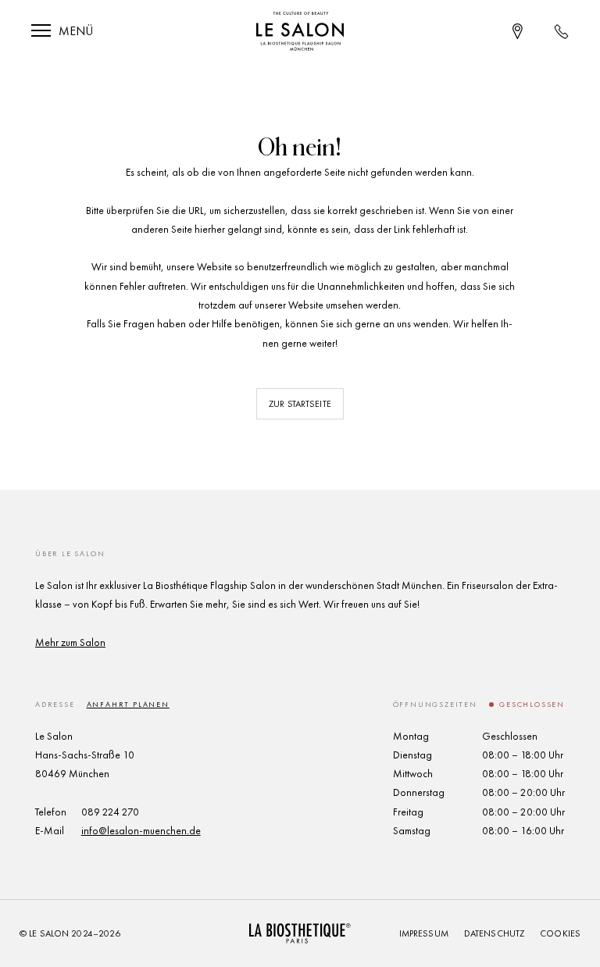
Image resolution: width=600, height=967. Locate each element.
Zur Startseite (300, 404)
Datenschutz (494, 933)
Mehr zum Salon (70, 642)
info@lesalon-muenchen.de (141, 830)
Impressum (423, 933)
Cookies (560, 933)
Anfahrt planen (128, 704)
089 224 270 (110, 812)
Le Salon (49, 933)
